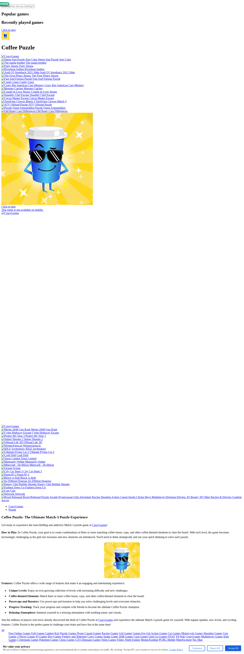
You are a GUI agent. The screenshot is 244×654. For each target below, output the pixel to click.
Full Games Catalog (42, 633)
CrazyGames (16, 506)
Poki (182, 636)
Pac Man (198, 639)
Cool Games (141, 636)
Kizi (56, 633)
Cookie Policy (176, 649)
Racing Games (110, 633)
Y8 (177, 636)
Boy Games (54, 636)
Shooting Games (212, 633)
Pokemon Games (48, 639)
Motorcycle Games (192, 633)
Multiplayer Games (212, 636)
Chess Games (66, 639)
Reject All (215, 648)
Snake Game (110, 636)
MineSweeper (184, 639)
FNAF (171, 636)
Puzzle (12, 509)
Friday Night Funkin (128, 639)
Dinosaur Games (91, 639)
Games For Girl (141, 633)
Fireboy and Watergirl (74, 636)
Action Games (159, 633)
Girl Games (125, 633)
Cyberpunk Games (27, 639)
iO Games (41, 636)
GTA (78, 639)
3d (2, 630)
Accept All (233, 648)
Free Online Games (20, 633)
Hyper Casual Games (89, 633)
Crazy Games (95, 636)
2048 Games (126, 636)
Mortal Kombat (149, 639)
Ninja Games (108, 639)
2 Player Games (26, 636)
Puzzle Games (68, 633)
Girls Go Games (157, 636)
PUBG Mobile (167, 639)
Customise (197, 648)
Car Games (174, 633)
